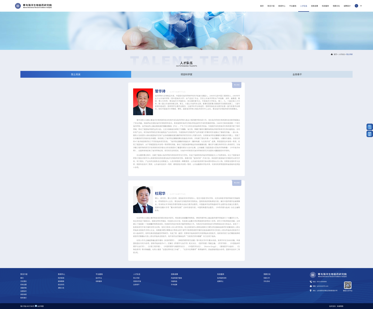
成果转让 (220, 281)
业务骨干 (136, 284)
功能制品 (174, 281)
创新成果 (314, 6)
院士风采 (349, 54)
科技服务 (325, 6)
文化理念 (23, 281)
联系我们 (23, 297)
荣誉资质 (23, 294)
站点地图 (40, 306)
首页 (262, 6)
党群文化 (336, 6)
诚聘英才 (347, 6)
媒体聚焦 (61, 281)
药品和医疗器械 (176, 278)
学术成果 (174, 284)
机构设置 (23, 284)
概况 (22, 278)
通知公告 (61, 288)
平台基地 (292, 6)
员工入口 (369, 127)
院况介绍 (271, 6)
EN (361, 6)
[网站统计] (36, 306)
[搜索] (356, 5)
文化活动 (267, 281)
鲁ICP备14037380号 (27, 306)
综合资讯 (61, 284)
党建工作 (267, 278)
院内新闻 (61, 278)
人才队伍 (303, 6)
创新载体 (99, 281)
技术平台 (99, 278)
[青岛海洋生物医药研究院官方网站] (33, 6)
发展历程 (23, 288)
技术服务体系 (222, 278)
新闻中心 (281, 6)
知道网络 (340, 306)
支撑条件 (23, 291)
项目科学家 (137, 281)
